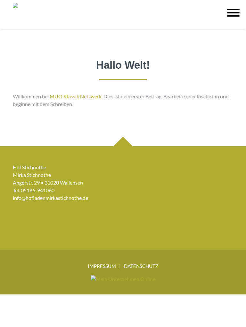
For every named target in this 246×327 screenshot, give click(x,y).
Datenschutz (141, 266)
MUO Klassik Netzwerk (76, 96)
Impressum (102, 266)
